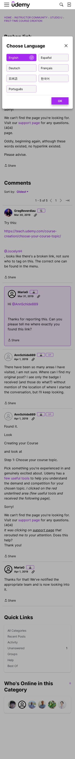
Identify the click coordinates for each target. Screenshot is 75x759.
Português (16, 89)
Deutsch (14, 68)
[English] (21, 4)
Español (46, 57)
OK (60, 101)
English (13, 57)
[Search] (61, 4)
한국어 (45, 78)
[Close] (66, 46)
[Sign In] (69, 4)
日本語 (13, 78)
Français (46, 68)
